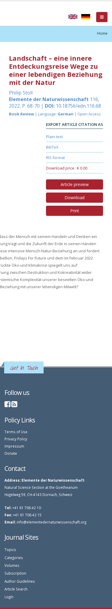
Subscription (15, 573)
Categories (13, 557)
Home (102, 33)
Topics (10, 549)
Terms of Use (15, 431)
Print (74, 210)
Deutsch (85, 17)
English (72, 17)
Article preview (75, 184)
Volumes (11, 565)
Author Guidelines (19, 581)
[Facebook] (7, 405)
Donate (10, 453)
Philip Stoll (21, 92)
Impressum (14, 446)
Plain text (54, 136)
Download (75, 197)
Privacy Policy (15, 438)
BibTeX (52, 147)
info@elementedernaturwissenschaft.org (51, 522)
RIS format (55, 157)
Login (8, 596)
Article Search (15, 589)
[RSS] (14, 405)
